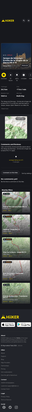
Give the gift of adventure (9, 375)
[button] (4, 109)
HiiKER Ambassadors (7, 383)
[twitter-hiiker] (10, 407)
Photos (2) (25, 65)
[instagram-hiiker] (16, 407)
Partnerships (5, 366)
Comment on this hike (10, 172)
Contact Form (5, 389)
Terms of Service (6, 400)
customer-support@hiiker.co (10, 386)
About (3, 353)
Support (3, 356)
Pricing (3, 369)
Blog (2, 359)
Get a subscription (6, 372)
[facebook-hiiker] (4, 407)
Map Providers (5, 362)
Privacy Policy (5, 396)
